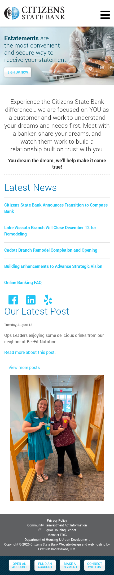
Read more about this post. (30, 352)
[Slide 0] (52, 80)
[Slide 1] (61, 80)
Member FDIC (57, 535)
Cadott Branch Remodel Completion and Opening (50, 250)
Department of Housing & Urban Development (57, 539)
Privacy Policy (57, 520)
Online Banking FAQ (23, 282)
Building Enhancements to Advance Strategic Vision (53, 266)
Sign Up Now (17, 72)
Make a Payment (70, 565)
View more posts (24, 367)
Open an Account (19, 565)
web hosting (97, 544)
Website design (70, 544)
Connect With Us (94, 565)
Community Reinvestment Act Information (57, 525)
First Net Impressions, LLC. (57, 549)
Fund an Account (45, 565)
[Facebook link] (13, 302)
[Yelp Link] (48, 302)
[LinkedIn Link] (31, 302)
